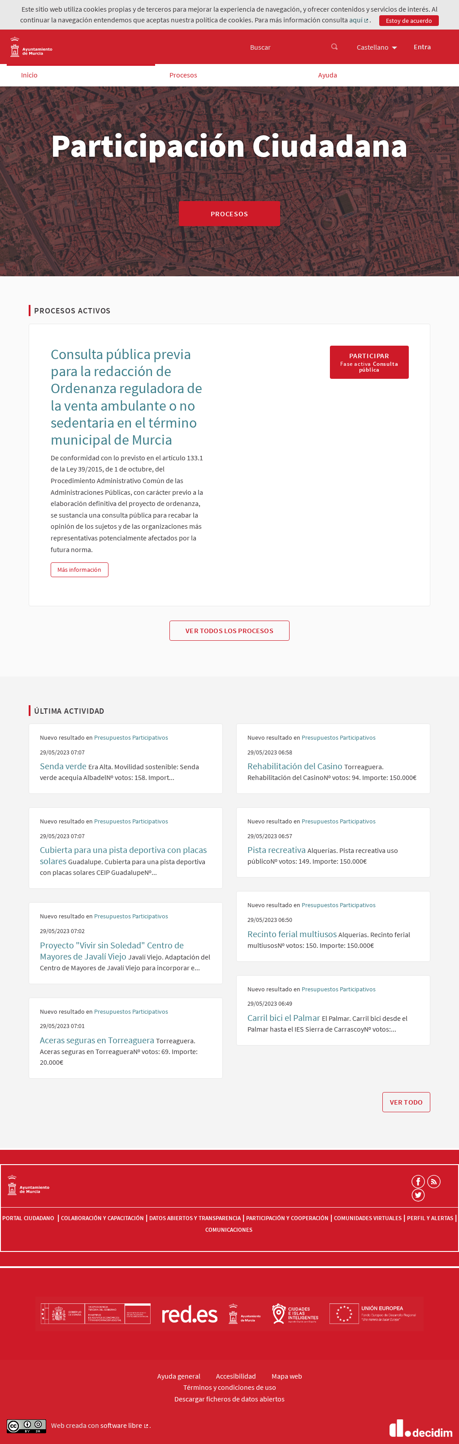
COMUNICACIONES (228, 1230)
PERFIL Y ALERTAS (430, 1218)
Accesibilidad (236, 1375)
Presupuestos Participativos (131, 737)
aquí (359, 20)
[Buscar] (334, 47)
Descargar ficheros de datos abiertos (229, 1398)
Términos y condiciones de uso (229, 1387)
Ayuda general (178, 1375)
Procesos (183, 74)
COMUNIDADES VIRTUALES (368, 1218)
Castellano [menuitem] (373, 47)
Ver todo (406, 1101)
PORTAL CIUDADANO (29, 1218)
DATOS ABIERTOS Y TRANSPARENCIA (195, 1218)
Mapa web (287, 1375)
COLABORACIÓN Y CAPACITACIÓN (102, 1218)
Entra (422, 46)
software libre (124, 1426)
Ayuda (327, 74)
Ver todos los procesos (229, 630)
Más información (82, 570)
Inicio (29, 74)
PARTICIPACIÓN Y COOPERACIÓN (287, 1218)
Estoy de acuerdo (409, 21)
